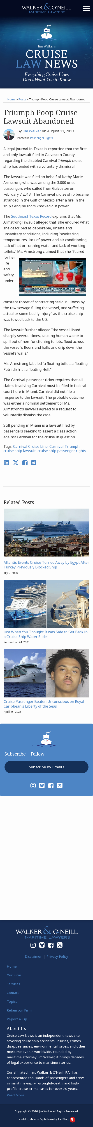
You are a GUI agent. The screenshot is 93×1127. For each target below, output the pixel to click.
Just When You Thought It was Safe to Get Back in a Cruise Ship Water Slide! (46, 634)
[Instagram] (33, 785)
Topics (12, 1001)
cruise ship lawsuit (19, 450)
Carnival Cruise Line (30, 446)
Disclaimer (33, 956)
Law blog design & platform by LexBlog (43, 1119)
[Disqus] (46, 856)
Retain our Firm (19, 1010)
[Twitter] (60, 785)
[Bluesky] (42, 785)
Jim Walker (32, 131)
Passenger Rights (41, 138)
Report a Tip (17, 1019)
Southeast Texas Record (31, 216)
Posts (22, 99)
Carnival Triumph (64, 446)
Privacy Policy (57, 956)
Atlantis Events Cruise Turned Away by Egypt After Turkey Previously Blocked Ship (46, 565)
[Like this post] (25, 463)
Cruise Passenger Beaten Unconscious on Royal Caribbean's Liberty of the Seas (44, 704)
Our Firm (14, 975)
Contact (13, 992)
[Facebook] (50, 785)
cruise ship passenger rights (61, 450)
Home (11, 99)
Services (13, 984)
